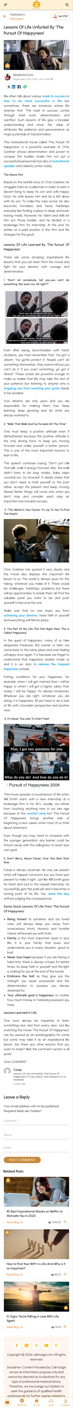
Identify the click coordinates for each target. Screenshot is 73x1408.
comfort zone (36, 813)
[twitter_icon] (8, 87)
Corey (17, 1070)
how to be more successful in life (33, 101)
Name (8, 1135)
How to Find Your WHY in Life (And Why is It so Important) (36, 1266)
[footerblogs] (7, 1403)
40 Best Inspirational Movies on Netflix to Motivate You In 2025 (35, 1213)
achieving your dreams (21, 615)
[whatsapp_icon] (24, 87)
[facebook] (16, 1345)
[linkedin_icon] (13, 87)
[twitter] (36, 1345)
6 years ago (19, 1083)
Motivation (17, 18)
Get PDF (63, 16)
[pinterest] (56, 1345)
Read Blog (15, 1222)
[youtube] (46, 1345)
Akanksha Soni (23, 75)
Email (8, 1147)
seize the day (58, 894)
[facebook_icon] (19, 87)
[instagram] (26, 1345)
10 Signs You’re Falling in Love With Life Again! (33, 1318)
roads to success (54, 96)
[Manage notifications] (65, 1400)
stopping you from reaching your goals (32, 388)
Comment (11, 1120)
